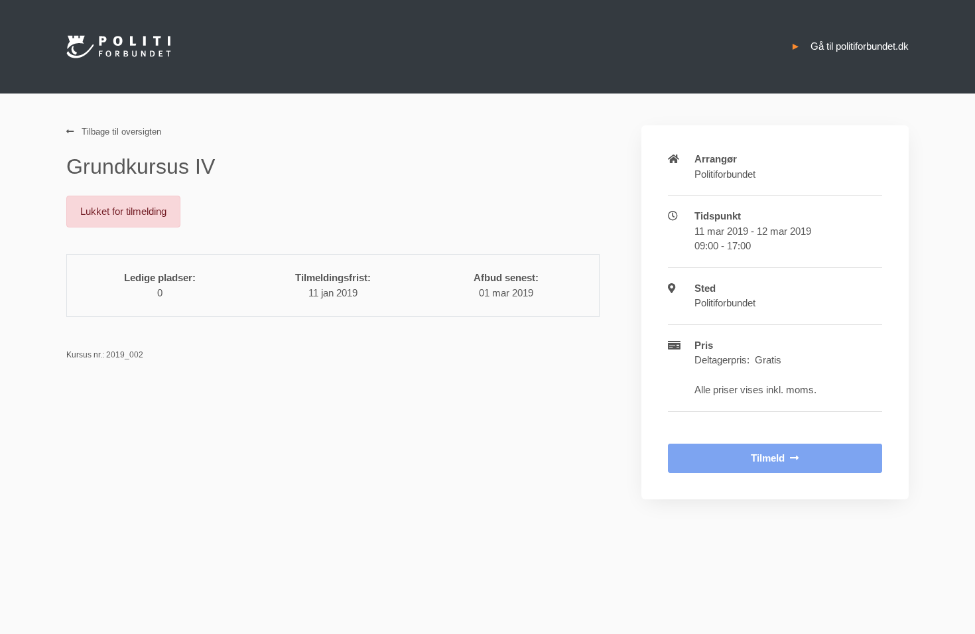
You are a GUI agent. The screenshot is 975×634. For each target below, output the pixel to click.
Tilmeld (768, 458)
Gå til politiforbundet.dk (860, 46)
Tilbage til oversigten (120, 132)
